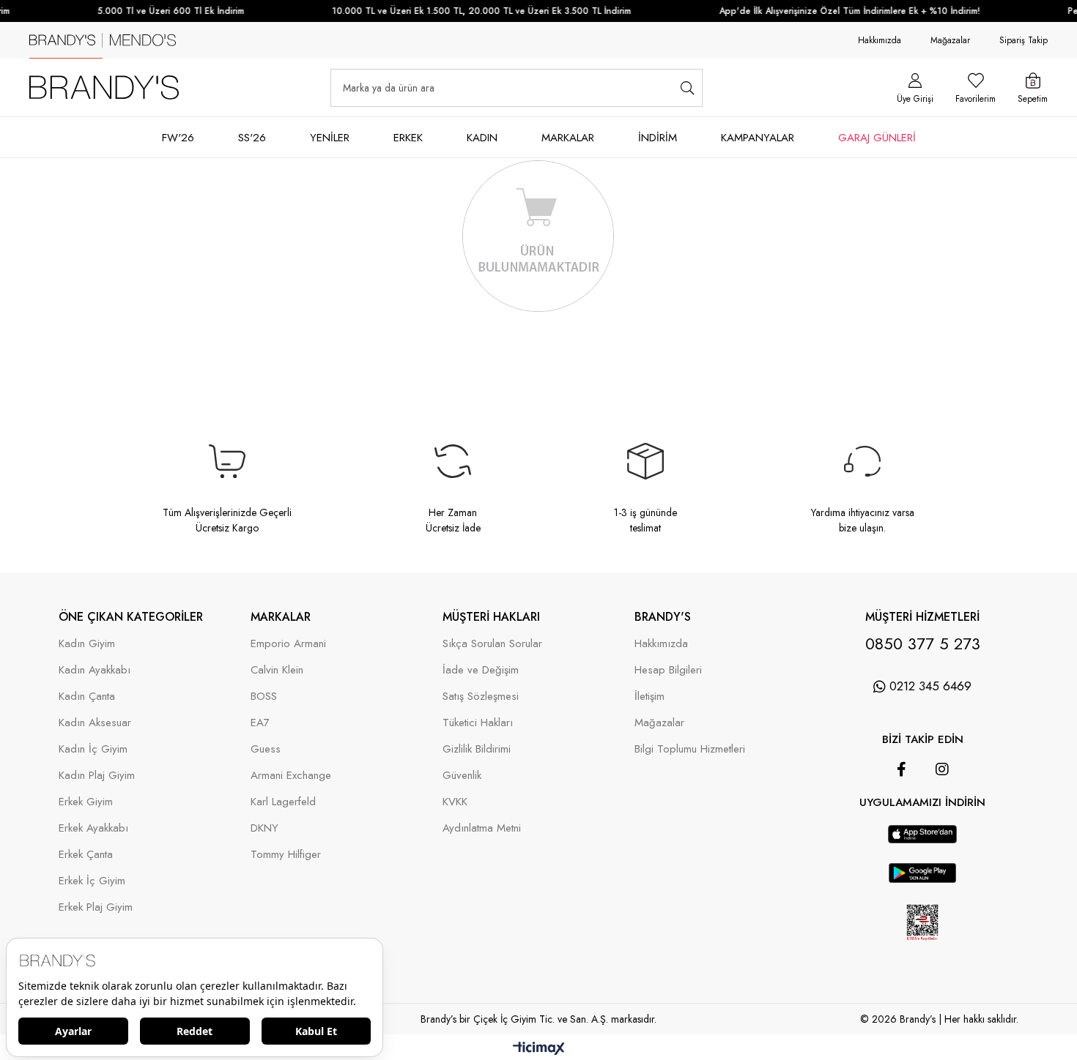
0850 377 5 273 (922, 643)
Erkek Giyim (86, 802)
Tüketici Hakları (478, 723)
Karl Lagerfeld (283, 802)
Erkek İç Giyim (92, 881)
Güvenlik (462, 775)
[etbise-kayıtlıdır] (922, 950)
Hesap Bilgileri (668, 670)
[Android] (943, 817)
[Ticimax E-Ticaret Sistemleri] (539, 1049)
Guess (266, 749)
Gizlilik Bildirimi (477, 749)
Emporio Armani (288, 644)
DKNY (264, 828)
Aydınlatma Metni (482, 828)
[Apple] (902, 817)
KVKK (455, 802)
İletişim (649, 696)
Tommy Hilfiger (286, 854)
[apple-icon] (922, 840)
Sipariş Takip (1023, 40)
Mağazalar (950, 40)
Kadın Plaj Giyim (97, 775)
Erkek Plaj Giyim (96, 907)
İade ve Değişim (481, 670)
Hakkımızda (879, 40)
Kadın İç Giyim (93, 749)
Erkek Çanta (86, 854)
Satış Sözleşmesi (481, 696)
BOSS (264, 696)
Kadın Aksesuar (95, 723)
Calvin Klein (277, 670)
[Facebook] (901, 769)
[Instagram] (942, 769)
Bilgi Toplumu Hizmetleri (689, 749)
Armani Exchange (291, 775)
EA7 (260, 723)
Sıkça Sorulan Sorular (492, 644)
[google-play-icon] (923, 880)
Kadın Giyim (87, 644)
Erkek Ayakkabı (93, 828)
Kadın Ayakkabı (94, 670)
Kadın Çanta (87, 696)
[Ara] (687, 88)
